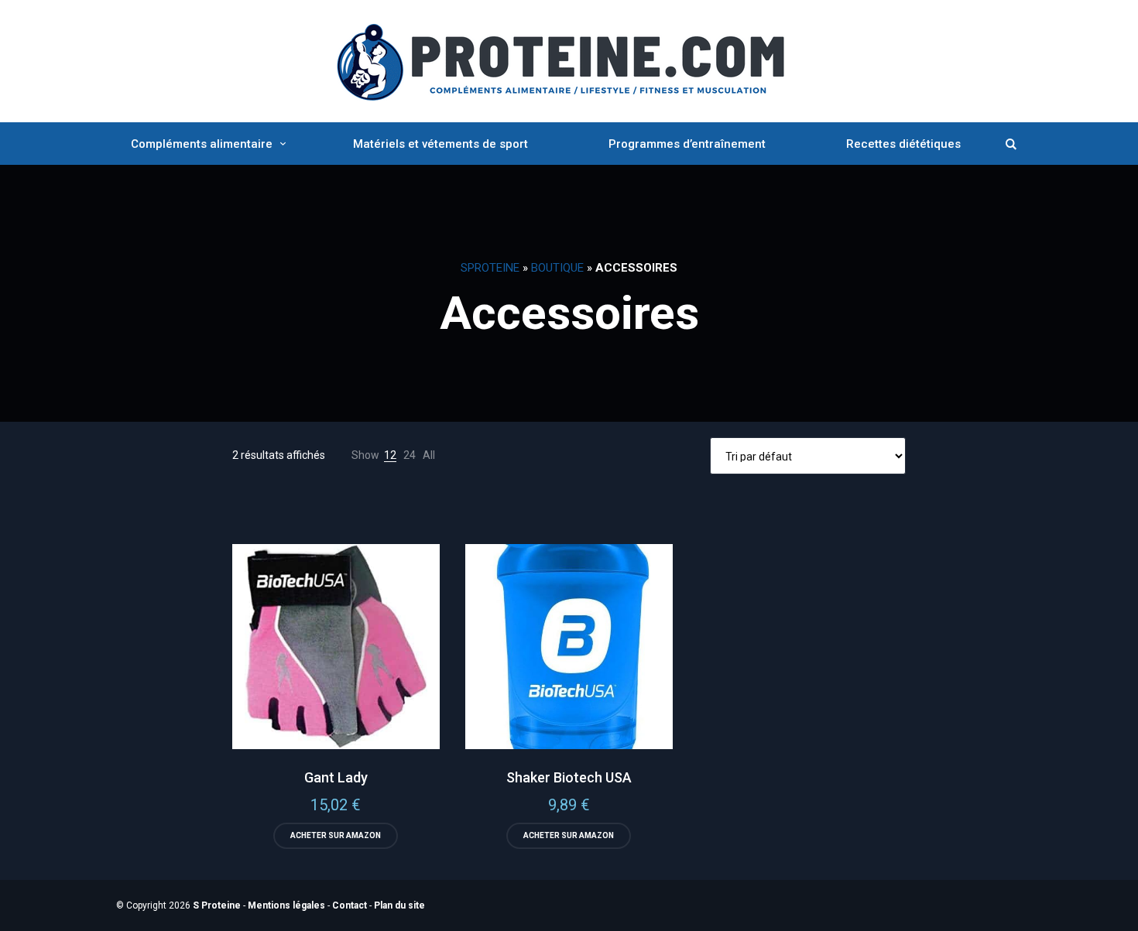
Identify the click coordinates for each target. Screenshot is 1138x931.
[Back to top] (1122, 915)
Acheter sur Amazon (335, 835)
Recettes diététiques (903, 144)
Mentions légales (286, 905)
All (429, 455)
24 (409, 455)
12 (390, 455)
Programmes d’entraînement (687, 144)
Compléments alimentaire (202, 144)
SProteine (490, 268)
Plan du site (399, 905)
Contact (349, 905)
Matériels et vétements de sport (440, 144)
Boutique (557, 268)
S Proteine (217, 905)
